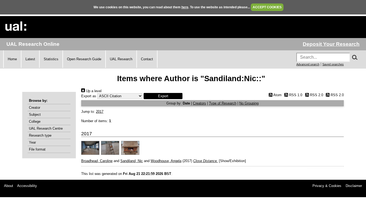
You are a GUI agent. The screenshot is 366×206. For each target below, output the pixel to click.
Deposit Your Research (331, 44)
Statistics (51, 59)
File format (37, 149)
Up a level (93, 91)
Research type (40, 135)
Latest (30, 59)
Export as (88, 96)
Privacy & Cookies (326, 186)
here (184, 7)
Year (32, 142)
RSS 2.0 (316, 95)
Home (12, 59)
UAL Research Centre (46, 128)
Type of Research (222, 103)
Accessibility (27, 186)
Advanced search (307, 64)
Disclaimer (354, 186)
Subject (35, 115)
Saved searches (333, 64)
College (34, 121)
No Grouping (249, 103)
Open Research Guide (84, 59)
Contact (147, 59)
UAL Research (121, 59)
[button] (163, 96)
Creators (199, 103)
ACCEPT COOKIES (267, 7)
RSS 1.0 (295, 95)
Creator (34, 108)
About (8, 186)
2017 (99, 112)
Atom (276, 95)
